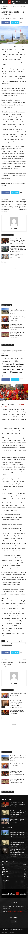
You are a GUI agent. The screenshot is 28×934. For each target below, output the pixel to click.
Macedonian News (21, 183)
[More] (21, 22)
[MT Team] (2, 18)
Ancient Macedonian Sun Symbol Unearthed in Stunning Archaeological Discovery (17, 334)
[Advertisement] (14, 283)
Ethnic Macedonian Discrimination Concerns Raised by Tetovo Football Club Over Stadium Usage (18, 248)
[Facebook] (12, 921)
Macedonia (7, 6)
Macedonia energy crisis (11, 183)
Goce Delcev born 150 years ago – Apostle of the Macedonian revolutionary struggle (18, 812)
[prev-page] (2, 262)
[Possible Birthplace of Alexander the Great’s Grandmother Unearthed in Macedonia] (5, 311)
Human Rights (4, 251)
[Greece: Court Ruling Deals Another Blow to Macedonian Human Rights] (5, 804)
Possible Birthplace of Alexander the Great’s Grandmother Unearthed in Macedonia (18, 310)
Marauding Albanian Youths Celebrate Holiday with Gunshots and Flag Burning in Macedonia (17, 240)
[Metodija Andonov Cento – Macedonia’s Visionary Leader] (5, 256)
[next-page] (5, 262)
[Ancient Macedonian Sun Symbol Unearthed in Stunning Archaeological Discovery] (5, 334)
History (3, 258)
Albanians (4, 243)
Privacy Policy (4, 932)
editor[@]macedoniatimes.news (15, 911)
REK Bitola (4, 185)
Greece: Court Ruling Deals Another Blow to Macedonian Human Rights (17, 804)
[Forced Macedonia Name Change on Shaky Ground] (5, 318)
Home (2, 6)
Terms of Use (11, 932)
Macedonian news (5, 908)
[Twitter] (15, 921)
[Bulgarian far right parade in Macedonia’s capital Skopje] (5, 821)
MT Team (7, 18)
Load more (13, 340)
